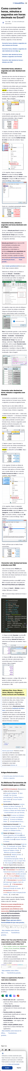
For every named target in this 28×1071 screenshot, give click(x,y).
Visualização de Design (14, 846)
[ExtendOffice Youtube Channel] (9, 1049)
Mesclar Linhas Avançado (14, 892)
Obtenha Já (14, 765)
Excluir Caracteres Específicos (15, 872)
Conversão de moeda (14, 888)
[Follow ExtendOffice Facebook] (2, 1049)
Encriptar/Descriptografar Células (13, 858)
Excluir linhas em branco (11, 808)
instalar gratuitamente (11, 266)
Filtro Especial (9, 863)
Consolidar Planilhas (10, 856)
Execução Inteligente (11, 793)
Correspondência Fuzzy (16, 821)
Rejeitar (19, 1067)
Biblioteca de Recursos (10, 852)
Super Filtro (22, 860)
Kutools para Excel (7, 750)
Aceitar (7, 1067)
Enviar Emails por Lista (10, 860)
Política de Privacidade (13, 1064)
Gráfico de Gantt (21, 874)
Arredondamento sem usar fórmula (14, 812)
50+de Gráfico (10, 874)
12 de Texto (12, 869)
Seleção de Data (16, 854)
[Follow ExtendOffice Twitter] (6, 1049)
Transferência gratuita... (14, 973)
